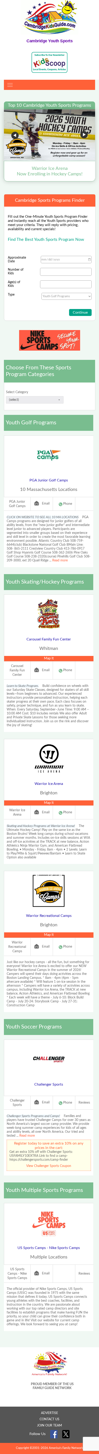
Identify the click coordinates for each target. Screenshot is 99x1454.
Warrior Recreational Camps (49, 916)
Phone (67, 503)
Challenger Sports (48, 1084)
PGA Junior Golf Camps (48, 480)
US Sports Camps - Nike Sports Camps (48, 1248)
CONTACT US (49, 1419)
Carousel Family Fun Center (48, 639)
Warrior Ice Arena (49, 784)
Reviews (84, 1102)
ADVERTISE (49, 1413)
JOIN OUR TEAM (49, 1425)
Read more (60, 560)
